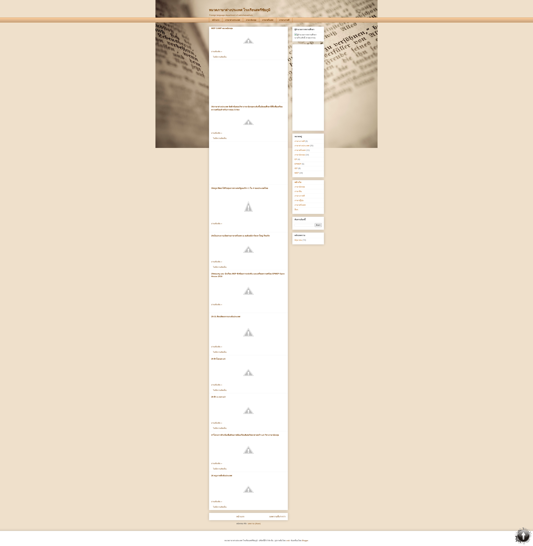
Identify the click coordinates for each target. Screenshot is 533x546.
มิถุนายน (298, 240)
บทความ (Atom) (254, 524)
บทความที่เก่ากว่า (277, 516)
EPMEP (298, 164)
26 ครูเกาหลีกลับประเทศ (221, 475)
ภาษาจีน (298, 191)
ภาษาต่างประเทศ (232, 20)
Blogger (305, 540)
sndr (288, 540)
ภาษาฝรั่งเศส (267, 20)
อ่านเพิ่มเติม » (216, 51)
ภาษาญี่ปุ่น (299, 200)
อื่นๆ (296, 209)
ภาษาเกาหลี (284, 20)
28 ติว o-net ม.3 (218, 397)
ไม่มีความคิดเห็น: (220, 57)
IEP (296, 168)
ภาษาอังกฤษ (251, 20)
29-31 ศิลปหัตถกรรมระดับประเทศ (225, 316)
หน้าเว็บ (298, 182)
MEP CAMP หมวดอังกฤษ (222, 28)
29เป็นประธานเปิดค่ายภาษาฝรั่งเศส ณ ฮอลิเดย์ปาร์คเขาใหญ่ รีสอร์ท (240, 236)
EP (296, 159)
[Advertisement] (248, 81)
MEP (297, 173)
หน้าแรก (215, 20)
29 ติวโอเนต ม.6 (218, 359)
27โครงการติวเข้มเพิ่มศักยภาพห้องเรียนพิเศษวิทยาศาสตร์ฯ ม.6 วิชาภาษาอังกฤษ (245, 435)
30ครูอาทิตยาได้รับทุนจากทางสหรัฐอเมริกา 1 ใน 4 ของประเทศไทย (239, 188)
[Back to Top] (523, 536)
